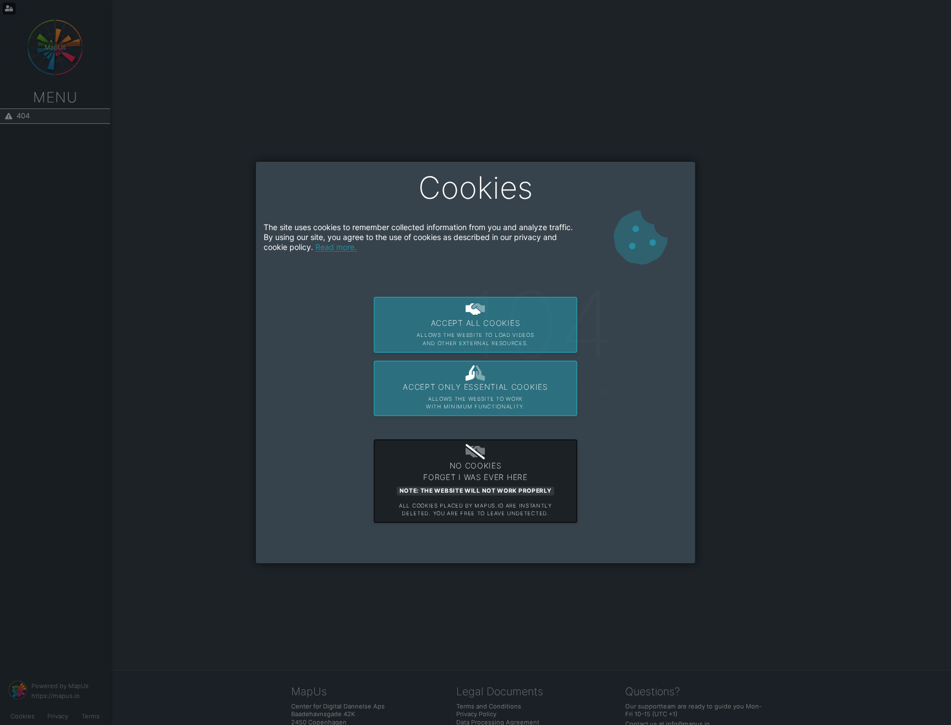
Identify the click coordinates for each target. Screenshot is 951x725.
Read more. (336, 247)
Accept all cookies (475, 332)
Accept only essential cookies (475, 396)
